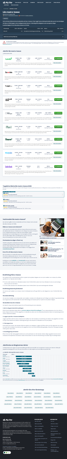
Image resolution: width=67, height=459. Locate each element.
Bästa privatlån (38, 423)
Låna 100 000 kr (48, 404)
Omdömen (6, 5)
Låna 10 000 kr (37, 396)
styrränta (8, 379)
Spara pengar (57, 2)
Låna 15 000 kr (47, 396)
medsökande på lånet (8, 249)
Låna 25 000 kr (8, 400)
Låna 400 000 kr (28, 407)
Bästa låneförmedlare (40, 433)
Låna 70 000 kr (18, 404)
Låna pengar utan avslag (41, 442)
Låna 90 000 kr (38, 404)
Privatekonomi (14, 5)
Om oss (52, 421)
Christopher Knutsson (13, 15)
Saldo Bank (5, 375)
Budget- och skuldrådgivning (54, 450)
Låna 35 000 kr (28, 400)
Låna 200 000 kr (59, 404)
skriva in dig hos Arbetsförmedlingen (31, 310)
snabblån (13, 260)
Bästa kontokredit (39, 431)
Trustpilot (14, 446)
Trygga (4, 360)
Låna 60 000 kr (8, 404)
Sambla (4, 355)
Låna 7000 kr (9, 396)
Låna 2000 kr (19, 393)
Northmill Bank (6, 365)
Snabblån (32, 2)
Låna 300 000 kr (17, 407)
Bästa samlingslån (39, 426)
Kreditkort (48, 2)
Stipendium (53, 428)
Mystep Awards (54, 431)
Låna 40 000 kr (38, 400)
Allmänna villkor (54, 423)
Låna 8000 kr (19, 396)
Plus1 (4, 372)
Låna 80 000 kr (28, 404)
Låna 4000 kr (38, 393)
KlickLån (4, 370)
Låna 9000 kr (28, 396)
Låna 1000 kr (11, 393)
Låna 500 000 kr (39, 407)
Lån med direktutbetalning (41, 447)
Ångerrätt (53, 440)
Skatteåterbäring (55, 447)
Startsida (5, 8)
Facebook (5, 446)
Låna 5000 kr (47, 393)
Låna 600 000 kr (49, 407)
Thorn (4, 368)
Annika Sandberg (29, 15)
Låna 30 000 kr (18, 400)
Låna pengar (18, 2)
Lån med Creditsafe (39, 445)
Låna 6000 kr (56, 393)
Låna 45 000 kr (48, 400)
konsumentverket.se (7, 44)
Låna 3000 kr (29, 393)
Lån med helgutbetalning (41, 449)
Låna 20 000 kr (57, 396)
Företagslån (40, 2)
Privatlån (25, 2)
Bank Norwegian (6, 363)
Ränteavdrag (54, 442)
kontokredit (22, 260)
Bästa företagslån (39, 436)
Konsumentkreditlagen (56, 437)
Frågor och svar (54, 426)
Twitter (9, 446)
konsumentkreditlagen (58, 379)
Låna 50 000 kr (58, 400)
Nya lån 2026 (38, 421)
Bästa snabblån (38, 428)
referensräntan (21, 380)
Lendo (4, 358)
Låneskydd (53, 445)
